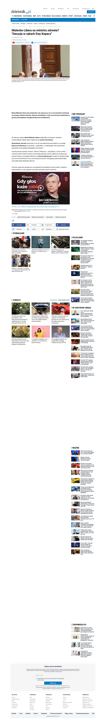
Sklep (93, 8)
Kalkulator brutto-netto (88, 705)
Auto (31, 697)
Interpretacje (15, 705)
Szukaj (92, 11)
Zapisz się (53, 683)
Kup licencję (27, 211)
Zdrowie (32, 705)
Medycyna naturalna (67, 702)
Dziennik (13, 26)
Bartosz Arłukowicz (38, 217)
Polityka (24, 19)
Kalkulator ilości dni (87, 699)
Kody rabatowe (49, 699)
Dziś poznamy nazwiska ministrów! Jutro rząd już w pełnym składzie (19, 251)
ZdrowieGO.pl (76, 8)
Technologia (32, 699)
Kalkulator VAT (86, 702)
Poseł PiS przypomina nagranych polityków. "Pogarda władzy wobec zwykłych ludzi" (60, 251)
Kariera (36, 713)
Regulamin (44, 713)
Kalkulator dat (86, 697)
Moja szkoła (48, 702)
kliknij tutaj (61, 688)
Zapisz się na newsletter (40, 42)
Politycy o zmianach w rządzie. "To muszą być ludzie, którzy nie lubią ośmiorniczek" (21, 270)
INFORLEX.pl (61, 8)
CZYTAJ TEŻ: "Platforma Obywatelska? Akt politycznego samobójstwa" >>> (35, 207)
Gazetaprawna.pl (16, 699)
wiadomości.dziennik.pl (22, 26)
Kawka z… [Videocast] (39, 23)
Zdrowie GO (30, 23)
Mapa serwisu (69, 713)
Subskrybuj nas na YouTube (22, 42)
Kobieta (47, 697)
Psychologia (65, 705)
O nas (20, 713)
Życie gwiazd (49, 704)
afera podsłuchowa (23, 217)
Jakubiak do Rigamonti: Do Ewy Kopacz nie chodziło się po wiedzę (40, 251)
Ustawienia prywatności (82, 713)
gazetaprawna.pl (86, 8)
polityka (30, 26)
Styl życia (65, 707)
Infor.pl (13, 697)
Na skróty (14, 694)
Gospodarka (32, 700)
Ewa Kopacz (49, 217)
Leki (64, 700)
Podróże (32, 707)
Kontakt (14, 713)
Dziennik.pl (33, 694)
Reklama (28, 713)
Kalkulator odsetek (87, 704)
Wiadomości (15, 19)
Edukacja (48, 700)
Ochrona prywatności (56, 713)
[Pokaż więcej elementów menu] (94, 16)
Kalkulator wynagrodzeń (88, 707)
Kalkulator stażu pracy (88, 700)
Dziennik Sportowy (50, 23)
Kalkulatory (86, 694)
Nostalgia (23, 23)
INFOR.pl (45, 8)
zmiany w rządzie (60, 217)
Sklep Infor (14, 707)
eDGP (13, 700)
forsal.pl (53, 8)
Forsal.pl (14, 702)
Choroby (65, 704)
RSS (93, 713)
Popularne (53, 300)
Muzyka (47, 707)
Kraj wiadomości (64, 300)
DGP (68, 8)
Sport (31, 704)
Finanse (64, 699)
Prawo (64, 697)
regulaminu (54, 678)
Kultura (47, 709)
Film (47, 705)
